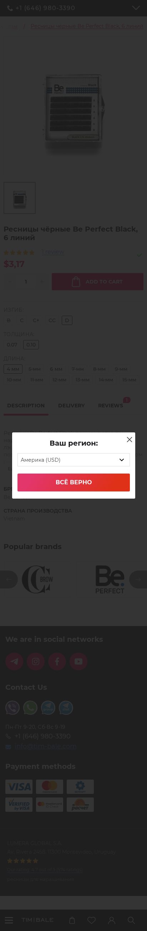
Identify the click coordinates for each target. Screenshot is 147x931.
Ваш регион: (74, 443)
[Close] (129, 439)
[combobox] (73, 459)
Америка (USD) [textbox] (41, 460)
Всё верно (74, 482)
